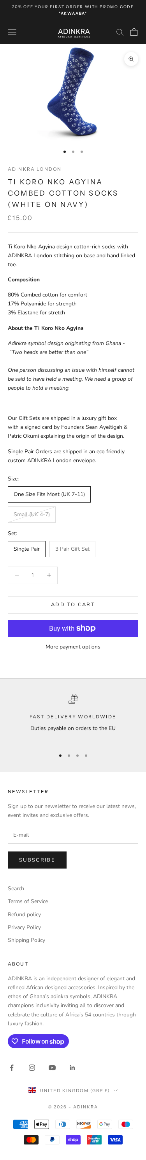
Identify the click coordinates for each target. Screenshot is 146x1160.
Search (16, 888)
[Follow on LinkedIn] (72, 1068)
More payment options (73, 646)
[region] (73, 718)
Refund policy (24, 914)
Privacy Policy (24, 927)
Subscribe (37, 860)
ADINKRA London (35, 169)
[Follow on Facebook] (12, 1068)
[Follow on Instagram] (32, 1068)
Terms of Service (28, 901)
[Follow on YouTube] (52, 1068)
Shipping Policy (26, 940)
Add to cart (73, 604)
